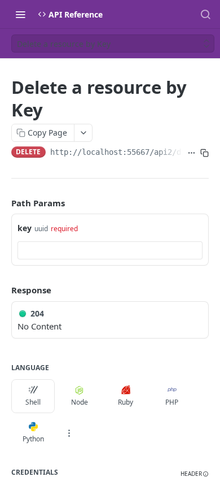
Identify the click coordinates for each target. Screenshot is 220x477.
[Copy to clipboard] (204, 153)
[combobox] (110, 250)
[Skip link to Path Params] (3, 203)
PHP (171, 402)
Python (33, 439)
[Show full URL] (191, 153)
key (24, 228)
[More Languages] (69, 432)
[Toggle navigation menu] (20, 14)
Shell (33, 402)
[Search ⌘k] (205, 14)
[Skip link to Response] (3, 290)
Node (79, 402)
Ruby (125, 402)
